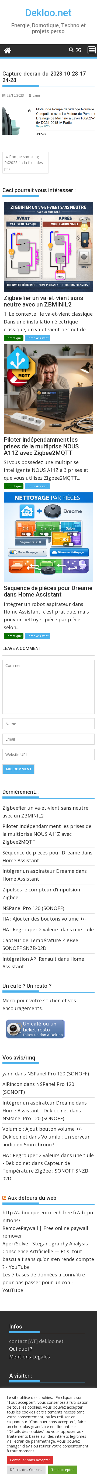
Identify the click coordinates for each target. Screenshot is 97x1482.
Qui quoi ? (20, 1348)
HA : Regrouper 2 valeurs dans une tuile (48, 929)
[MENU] (92, 50)
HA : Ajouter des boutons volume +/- (44, 918)
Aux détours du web (32, 1198)
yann (36, 95)
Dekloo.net (48, 13)
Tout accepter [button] (62, 1469)
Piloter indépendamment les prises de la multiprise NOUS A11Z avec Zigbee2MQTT (46, 834)
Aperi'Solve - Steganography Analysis (45, 1243)
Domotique (13, 338)
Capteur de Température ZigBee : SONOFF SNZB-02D (46, 1171)
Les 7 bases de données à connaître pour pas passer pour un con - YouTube (43, 1282)
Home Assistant (37, 338)
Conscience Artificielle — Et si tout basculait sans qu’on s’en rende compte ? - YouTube (48, 1259)
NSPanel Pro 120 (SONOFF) (33, 908)
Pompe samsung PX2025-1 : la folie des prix (23, 162)
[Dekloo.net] (8, 50)
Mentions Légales (29, 1356)
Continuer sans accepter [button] (30, 1459)
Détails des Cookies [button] (26, 1469)
